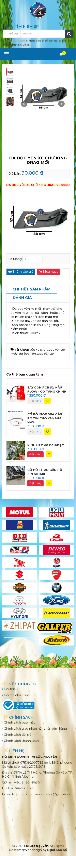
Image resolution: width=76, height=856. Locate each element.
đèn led (53, 40)
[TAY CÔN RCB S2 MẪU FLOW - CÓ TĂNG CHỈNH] (15, 392)
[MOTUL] (19, 512)
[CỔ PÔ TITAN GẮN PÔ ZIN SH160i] (15, 475)
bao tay (63, 40)
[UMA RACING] (19, 550)
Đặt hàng (35, 454)
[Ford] (56, 600)
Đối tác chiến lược (17, 695)
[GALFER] (54, 628)
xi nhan (30, 40)
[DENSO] (56, 550)
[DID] (19, 537)
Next (61, 104)
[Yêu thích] (47, 401)
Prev (24, 104)
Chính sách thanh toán (21, 741)
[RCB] (56, 537)
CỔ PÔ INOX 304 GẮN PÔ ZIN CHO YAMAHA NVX (44, 418)
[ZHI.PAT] (19, 625)
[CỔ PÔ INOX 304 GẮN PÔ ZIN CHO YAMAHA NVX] (15, 419)
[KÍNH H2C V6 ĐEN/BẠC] (15, 450)
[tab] (31, 289)
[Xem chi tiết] (61, 54)
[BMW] (56, 588)
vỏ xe (26, 44)
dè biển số (42, 40)
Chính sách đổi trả (17, 734)
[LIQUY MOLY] (56, 512)
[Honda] (19, 562)
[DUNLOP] (56, 613)
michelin (17, 44)
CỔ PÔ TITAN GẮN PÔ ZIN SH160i (44, 472)
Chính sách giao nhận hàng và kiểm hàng (35, 728)
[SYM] (56, 562)
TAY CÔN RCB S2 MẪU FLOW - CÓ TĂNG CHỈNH (46, 389)
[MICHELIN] (56, 525)
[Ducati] (56, 575)
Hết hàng (35, 400)
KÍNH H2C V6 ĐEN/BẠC (45, 445)
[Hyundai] (19, 613)
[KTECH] (56, 640)
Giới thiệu (10, 689)
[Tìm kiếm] (69, 34)
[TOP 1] (19, 525)
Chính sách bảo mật (19, 722)
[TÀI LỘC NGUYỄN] (38, 10)
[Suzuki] (19, 575)
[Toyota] (19, 600)
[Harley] (19, 588)
